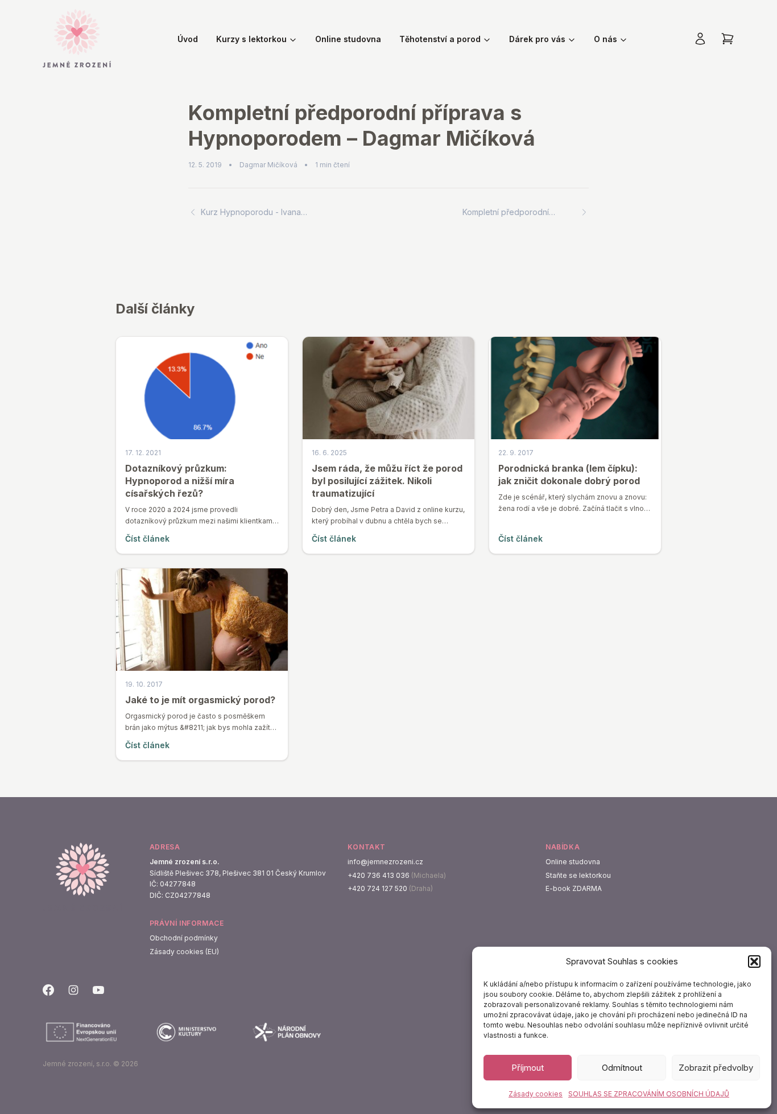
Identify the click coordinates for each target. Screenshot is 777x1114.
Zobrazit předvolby (716, 1067)
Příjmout (527, 1067)
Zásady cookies (536, 1094)
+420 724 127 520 (377, 888)
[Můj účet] (700, 39)
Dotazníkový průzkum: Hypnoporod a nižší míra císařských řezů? (179, 481)
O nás (605, 39)
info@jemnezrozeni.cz (385, 861)
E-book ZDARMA (573, 888)
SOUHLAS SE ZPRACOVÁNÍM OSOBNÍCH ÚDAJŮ (648, 1094)
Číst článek (147, 538)
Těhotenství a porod (440, 39)
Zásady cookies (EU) (184, 951)
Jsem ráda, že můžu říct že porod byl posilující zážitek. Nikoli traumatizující (387, 481)
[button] (754, 961)
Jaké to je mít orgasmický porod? (200, 699)
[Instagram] (73, 990)
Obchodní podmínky (184, 938)
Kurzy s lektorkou (251, 39)
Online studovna (348, 39)
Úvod (187, 39)
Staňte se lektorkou (578, 875)
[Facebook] (48, 990)
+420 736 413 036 (379, 875)
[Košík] (727, 39)
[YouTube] (98, 990)
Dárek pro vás (537, 39)
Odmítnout (622, 1067)
